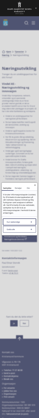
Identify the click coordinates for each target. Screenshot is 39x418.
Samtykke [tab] (7, 188)
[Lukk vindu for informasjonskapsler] (35, 185)
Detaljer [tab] (18, 188)
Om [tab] (28, 188)
